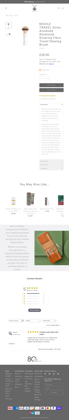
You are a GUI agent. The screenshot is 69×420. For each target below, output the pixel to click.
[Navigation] (6, 8)
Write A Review (34, 310)
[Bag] (63, 8)
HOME (6, 15)
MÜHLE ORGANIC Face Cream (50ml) (13, 210)
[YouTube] (54, 374)
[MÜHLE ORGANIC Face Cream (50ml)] (13, 198)
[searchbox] (14, 320)
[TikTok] (58, 374)
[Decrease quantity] (41, 78)
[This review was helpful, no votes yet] (55, 349)
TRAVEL (16, 15)
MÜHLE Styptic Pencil (47, 209)
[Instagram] (49, 374)
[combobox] (33, 320)
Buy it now (51, 90)
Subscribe (54, 392)
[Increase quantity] (48, 78)
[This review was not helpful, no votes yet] (58, 349)
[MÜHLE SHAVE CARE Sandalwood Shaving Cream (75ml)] (30, 198)
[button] (14, 34)
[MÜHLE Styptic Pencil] (47, 198)
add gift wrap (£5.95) (49, 99)
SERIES (11, 15)
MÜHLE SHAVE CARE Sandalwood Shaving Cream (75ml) (30, 211)
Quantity (43, 75)
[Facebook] (45, 374)
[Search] (59, 8)
